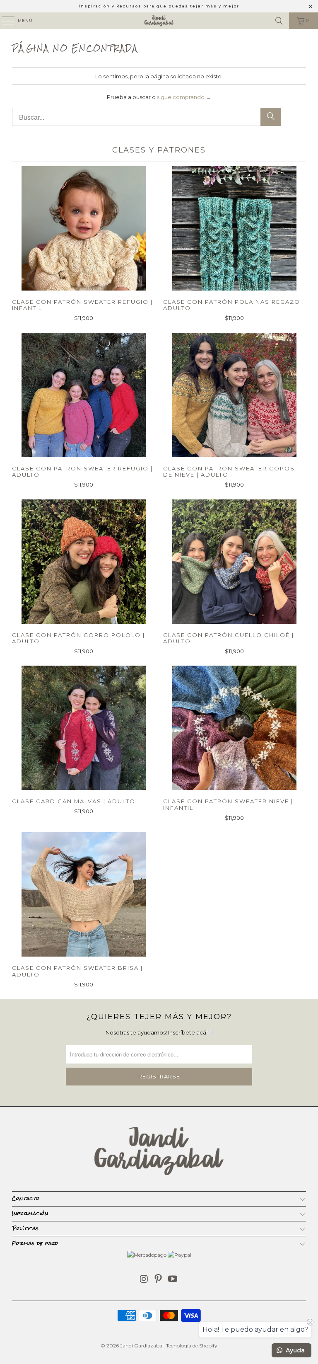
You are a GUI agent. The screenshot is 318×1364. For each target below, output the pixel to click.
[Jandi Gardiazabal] (159, 20)
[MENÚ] (4, 20)
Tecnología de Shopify (191, 1345)
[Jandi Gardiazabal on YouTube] (173, 1279)
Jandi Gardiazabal (142, 1345)
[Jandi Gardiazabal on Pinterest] (158, 1279)
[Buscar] (279, 20)
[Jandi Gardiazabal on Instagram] (144, 1279)
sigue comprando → (184, 97)
